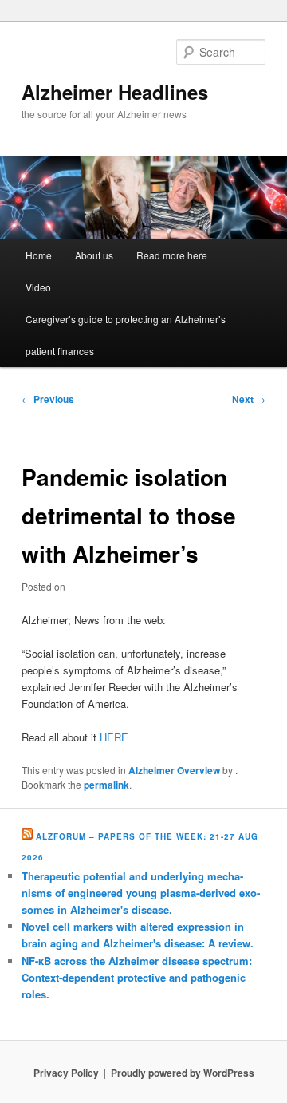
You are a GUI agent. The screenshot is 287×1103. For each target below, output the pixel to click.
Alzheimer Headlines (115, 91)
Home (39, 255)
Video (38, 287)
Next (248, 399)
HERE (114, 737)
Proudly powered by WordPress (182, 1072)
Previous (48, 399)
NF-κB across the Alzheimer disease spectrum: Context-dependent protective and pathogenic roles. (137, 977)
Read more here (171, 255)
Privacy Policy (66, 1072)
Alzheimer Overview (174, 770)
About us (94, 255)
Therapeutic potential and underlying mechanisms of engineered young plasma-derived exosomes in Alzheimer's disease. (141, 892)
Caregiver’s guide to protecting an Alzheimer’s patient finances (126, 335)
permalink (106, 784)
